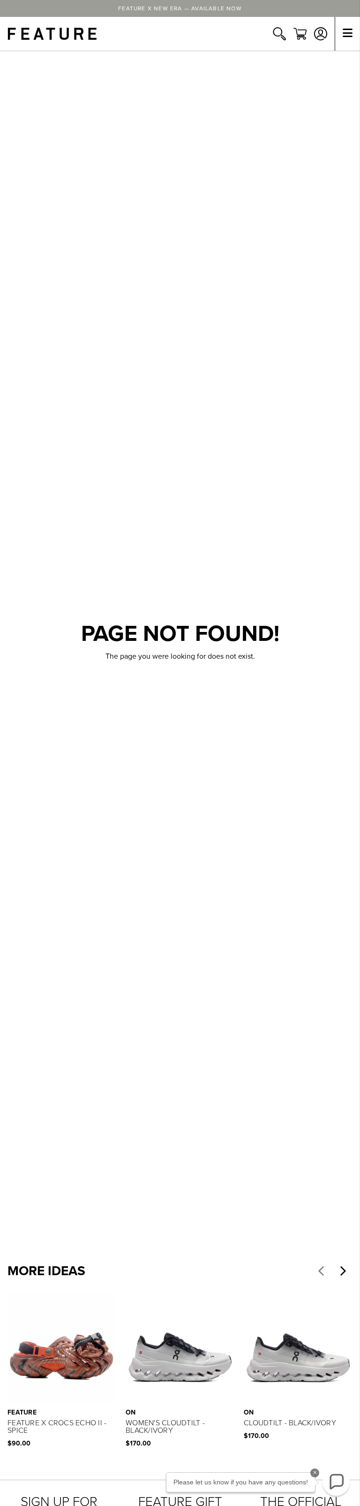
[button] (321, 1271)
